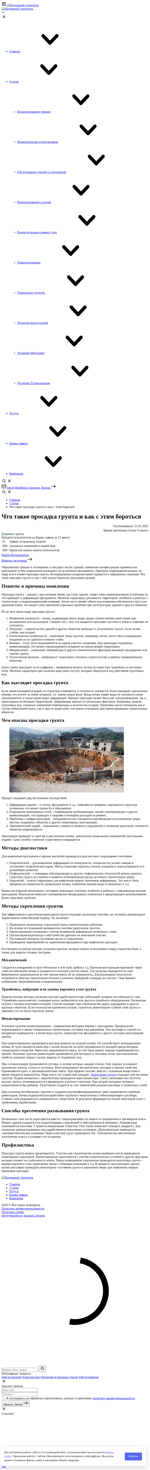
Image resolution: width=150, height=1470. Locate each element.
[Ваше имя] (20, 1389)
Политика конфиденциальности (23, 1208)
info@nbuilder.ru (12, 1215)
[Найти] (42, 1368)
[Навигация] (4, 5)
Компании (16, 1198)
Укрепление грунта (103, 1074)
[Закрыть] (4, 18)
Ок (3, 1466)
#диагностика (31, 1377)
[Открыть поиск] (7, 482)
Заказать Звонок (34, 1215)
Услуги (14, 1191)
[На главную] (23, 5)
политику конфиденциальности (114, 1398)
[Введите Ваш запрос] (20, 1369)
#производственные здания (59, 1377)
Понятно (133, 1456)
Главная (14, 499)
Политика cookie (13, 1212)
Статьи (14, 503)
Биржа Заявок (18, 1194)
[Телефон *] (20, 1394)
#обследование (12, 1377)
